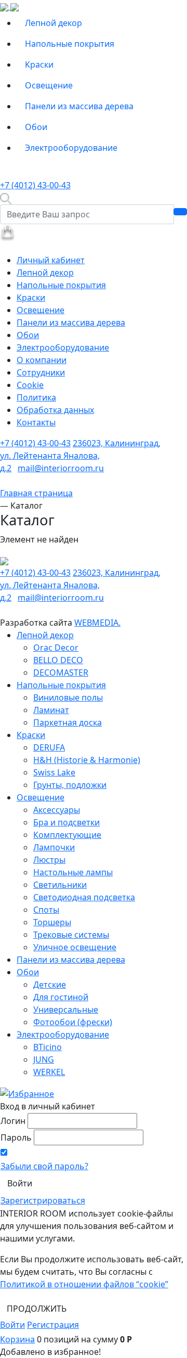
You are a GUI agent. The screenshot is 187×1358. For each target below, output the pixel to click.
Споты (46, 909)
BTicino (47, 1047)
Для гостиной (60, 997)
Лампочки (54, 847)
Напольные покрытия (69, 43)
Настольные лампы (73, 872)
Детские (49, 984)
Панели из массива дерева (79, 106)
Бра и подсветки (66, 822)
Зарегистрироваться (43, 1200)
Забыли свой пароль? (44, 1166)
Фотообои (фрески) (72, 1022)
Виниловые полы (68, 697)
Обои (36, 127)
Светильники (60, 884)
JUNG (43, 1059)
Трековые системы (71, 934)
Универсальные (65, 1009)
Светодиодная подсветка (84, 897)
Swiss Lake (54, 772)
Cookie (30, 385)
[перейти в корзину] (7, 232)
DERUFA (49, 747)
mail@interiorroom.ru (61, 468)
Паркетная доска (67, 722)
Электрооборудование (71, 147)
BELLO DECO (58, 660)
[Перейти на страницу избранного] (27, 1092)
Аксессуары (56, 810)
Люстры (49, 859)
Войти (12, 1324)
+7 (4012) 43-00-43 (35, 185)
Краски (39, 64)
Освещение (49, 85)
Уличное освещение (74, 947)
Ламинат (51, 710)
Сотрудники (41, 372)
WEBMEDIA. (97, 622)
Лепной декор (53, 23)
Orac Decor (55, 647)
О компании (41, 360)
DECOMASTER (60, 672)
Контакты (36, 422)
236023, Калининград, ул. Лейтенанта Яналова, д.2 (80, 455)
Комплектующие (67, 834)
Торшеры (52, 922)
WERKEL (49, 1072)
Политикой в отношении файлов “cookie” (84, 1284)
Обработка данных (55, 410)
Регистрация (53, 1324)
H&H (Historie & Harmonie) (86, 760)
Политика (36, 397)
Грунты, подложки (69, 785)
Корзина (17, 1339)
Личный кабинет (51, 260)
